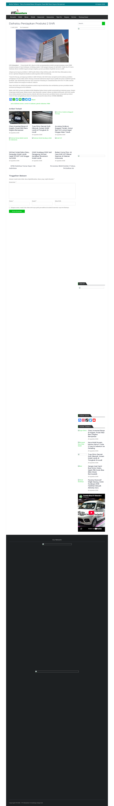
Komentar (12, 182)
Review (73, 17)
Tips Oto (59, 17)
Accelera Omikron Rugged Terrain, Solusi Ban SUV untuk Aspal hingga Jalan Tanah (64, 129)
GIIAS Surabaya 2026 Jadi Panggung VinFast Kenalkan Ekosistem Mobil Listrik (42, 155)
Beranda (13, 17)
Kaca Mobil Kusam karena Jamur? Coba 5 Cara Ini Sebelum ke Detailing (96, 445)
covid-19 (27, 103)
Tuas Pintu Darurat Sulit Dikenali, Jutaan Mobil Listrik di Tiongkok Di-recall (41, 129)
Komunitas (50, 17)
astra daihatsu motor (17, 103)
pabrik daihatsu (41, 103)
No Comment (24, 27)
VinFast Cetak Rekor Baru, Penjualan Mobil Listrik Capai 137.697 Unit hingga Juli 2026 (19, 155)
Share (33, 100)
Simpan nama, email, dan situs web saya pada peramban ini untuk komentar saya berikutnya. (40, 207)
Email (34, 201)
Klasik (33, 17)
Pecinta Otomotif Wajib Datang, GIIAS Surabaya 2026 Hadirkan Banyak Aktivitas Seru (96, 484)
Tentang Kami (83, 17)
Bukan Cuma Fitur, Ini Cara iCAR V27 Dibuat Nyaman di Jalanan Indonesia (63, 155)
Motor (26, 17)
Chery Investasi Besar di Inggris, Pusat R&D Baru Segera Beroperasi (42, 4)
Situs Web (58, 201)
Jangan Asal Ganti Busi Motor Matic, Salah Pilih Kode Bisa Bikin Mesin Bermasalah (96, 470)
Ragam (66, 17)
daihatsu (33, 103)
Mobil (20, 17)
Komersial (40, 17)
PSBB (48, 103)
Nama (11, 201)
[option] (43, 4)
